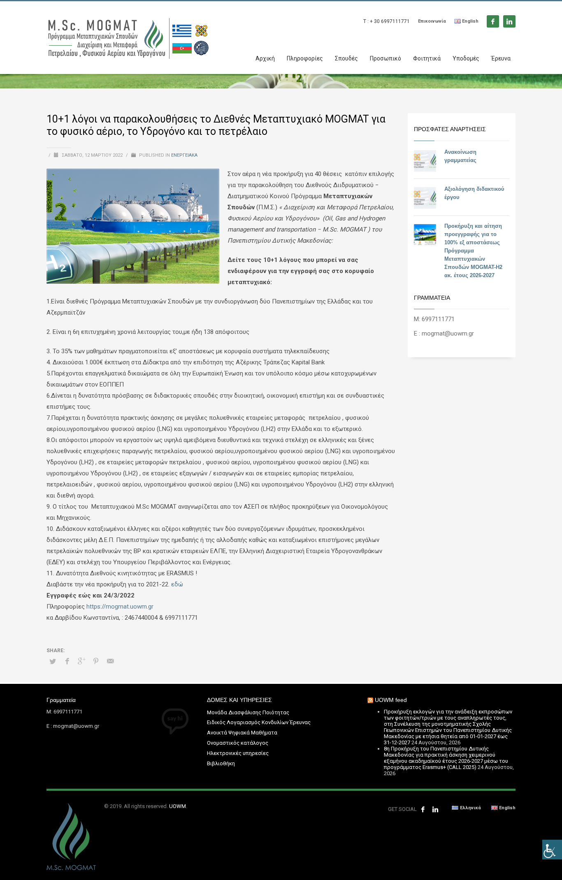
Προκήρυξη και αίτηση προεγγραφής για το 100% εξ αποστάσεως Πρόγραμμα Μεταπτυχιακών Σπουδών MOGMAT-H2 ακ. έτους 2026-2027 (473, 250)
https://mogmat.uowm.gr (119, 606)
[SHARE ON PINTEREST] (96, 661)
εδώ (177, 584)
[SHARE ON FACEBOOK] (67, 661)
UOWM (177, 806)
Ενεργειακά (184, 155)
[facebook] (493, 21)
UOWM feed (391, 700)
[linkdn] (509, 21)
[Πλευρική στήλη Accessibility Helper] (552, 849)
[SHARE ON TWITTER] (52, 661)
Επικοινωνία (432, 21)
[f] (423, 809)
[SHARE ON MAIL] (110, 661)
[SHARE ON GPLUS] (81, 661)
